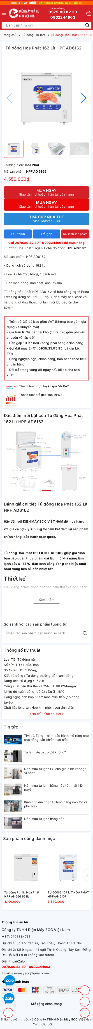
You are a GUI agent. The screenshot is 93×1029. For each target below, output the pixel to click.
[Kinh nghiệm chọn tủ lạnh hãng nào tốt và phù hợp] (13, 806)
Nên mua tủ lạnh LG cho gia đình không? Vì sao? (55, 771)
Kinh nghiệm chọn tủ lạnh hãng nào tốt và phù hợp (56, 804)
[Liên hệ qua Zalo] (9, 998)
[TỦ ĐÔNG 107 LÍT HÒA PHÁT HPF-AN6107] (68, 867)
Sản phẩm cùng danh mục (29, 838)
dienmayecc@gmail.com (30, 973)
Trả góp (47, 234)
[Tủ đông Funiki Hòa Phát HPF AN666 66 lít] (24, 867)
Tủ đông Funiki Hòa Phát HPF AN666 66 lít (21, 894)
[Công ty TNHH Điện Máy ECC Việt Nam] (24, 13)
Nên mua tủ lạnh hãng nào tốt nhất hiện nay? (54, 787)
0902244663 (62, 17)
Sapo (56, 1024)
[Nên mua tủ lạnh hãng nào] (13, 823)
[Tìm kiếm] (87, 25)
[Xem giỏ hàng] (88, 13)
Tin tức (11, 727)
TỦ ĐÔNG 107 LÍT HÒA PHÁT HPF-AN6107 (68, 894)
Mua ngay (46, 192)
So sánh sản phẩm (75, 234)
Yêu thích (18, 234)
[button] (84, 98)
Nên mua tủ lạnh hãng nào (44, 819)
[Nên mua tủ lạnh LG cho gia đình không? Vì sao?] (13, 773)
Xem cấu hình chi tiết (45, 714)
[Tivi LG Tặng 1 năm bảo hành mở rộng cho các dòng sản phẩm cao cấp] (13, 740)
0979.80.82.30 (63, 10)
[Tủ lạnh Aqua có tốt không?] (13, 756)
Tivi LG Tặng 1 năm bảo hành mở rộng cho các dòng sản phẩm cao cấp (56, 738)
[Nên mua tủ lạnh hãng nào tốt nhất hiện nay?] (13, 789)
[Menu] (4, 13)
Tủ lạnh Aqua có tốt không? (45, 752)
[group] (46, 98)
